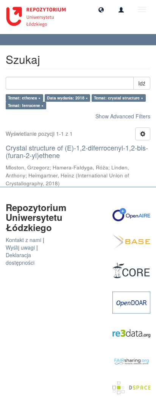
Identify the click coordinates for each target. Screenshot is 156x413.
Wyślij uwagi (20, 247)
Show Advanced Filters (122, 116)
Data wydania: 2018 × (67, 98)
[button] (101, 9)
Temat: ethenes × (24, 98)
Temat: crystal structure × (118, 98)
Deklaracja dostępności (20, 258)
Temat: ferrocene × (26, 105)
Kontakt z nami (23, 240)
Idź (141, 83)
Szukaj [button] (19, 39)
